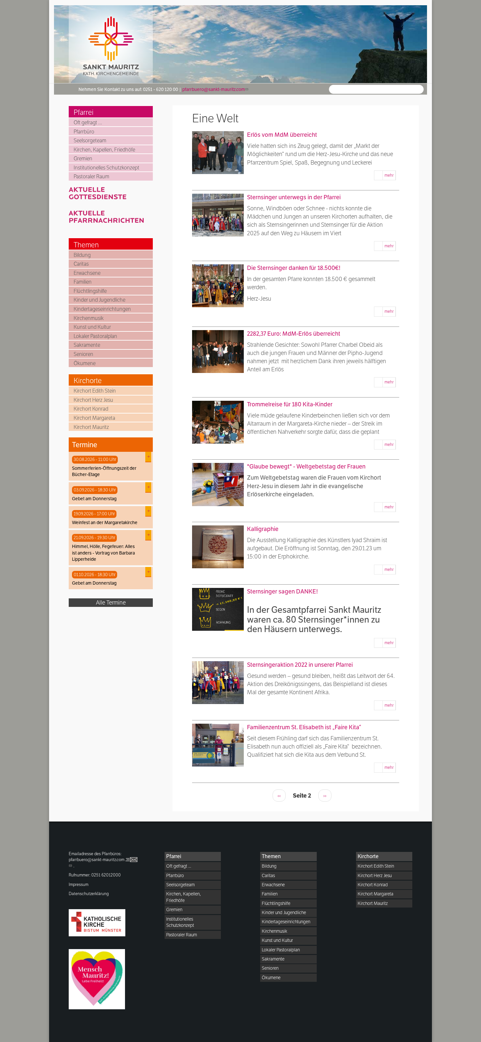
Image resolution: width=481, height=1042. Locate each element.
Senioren (83, 354)
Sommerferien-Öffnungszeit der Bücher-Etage (104, 471)
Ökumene (85, 363)
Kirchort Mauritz (91, 427)
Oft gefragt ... (88, 122)
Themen (86, 244)
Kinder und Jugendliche (99, 299)
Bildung (82, 255)
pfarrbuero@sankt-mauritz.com (213, 89)
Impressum (78, 884)
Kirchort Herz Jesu (93, 400)
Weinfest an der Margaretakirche (104, 522)
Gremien (83, 158)
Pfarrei (84, 112)
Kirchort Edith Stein (95, 390)
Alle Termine (111, 602)
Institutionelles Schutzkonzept (106, 167)
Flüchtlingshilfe (90, 291)
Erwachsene (87, 273)
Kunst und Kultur (92, 327)
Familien (83, 281)
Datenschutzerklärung (89, 893)
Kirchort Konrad (91, 408)
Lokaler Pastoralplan (95, 336)
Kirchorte (88, 380)
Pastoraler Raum (91, 176)
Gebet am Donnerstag (94, 499)
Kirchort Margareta (94, 418)
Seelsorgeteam (90, 140)
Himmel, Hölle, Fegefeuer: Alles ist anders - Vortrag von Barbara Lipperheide (103, 552)
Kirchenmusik (89, 318)
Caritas (81, 263)
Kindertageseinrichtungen (102, 309)
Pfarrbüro (84, 131)
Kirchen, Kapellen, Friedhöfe (104, 149)
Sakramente (87, 345)
